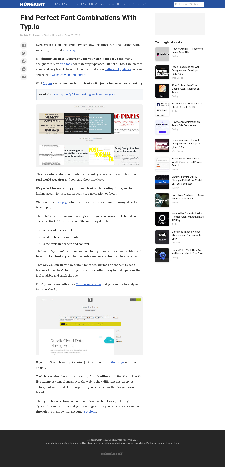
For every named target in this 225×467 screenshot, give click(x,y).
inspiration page (113, 362)
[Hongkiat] (33, 4)
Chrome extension (88, 284)
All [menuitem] (135, 4)
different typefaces (118, 69)
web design (70, 50)
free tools (66, 64)
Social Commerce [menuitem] (117, 4)
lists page (62, 202)
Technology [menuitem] (77, 4)
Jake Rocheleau (32, 35)
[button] (23, 45)
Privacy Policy (173, 442)
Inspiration (95, 4)
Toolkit (47, 35)
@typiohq (89, 411)
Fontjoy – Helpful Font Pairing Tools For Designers (84, 94)
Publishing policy (155, 442)
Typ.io (47, 83)
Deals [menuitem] (145, 4)
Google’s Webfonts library (69, 74)
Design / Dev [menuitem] (58, 4)
